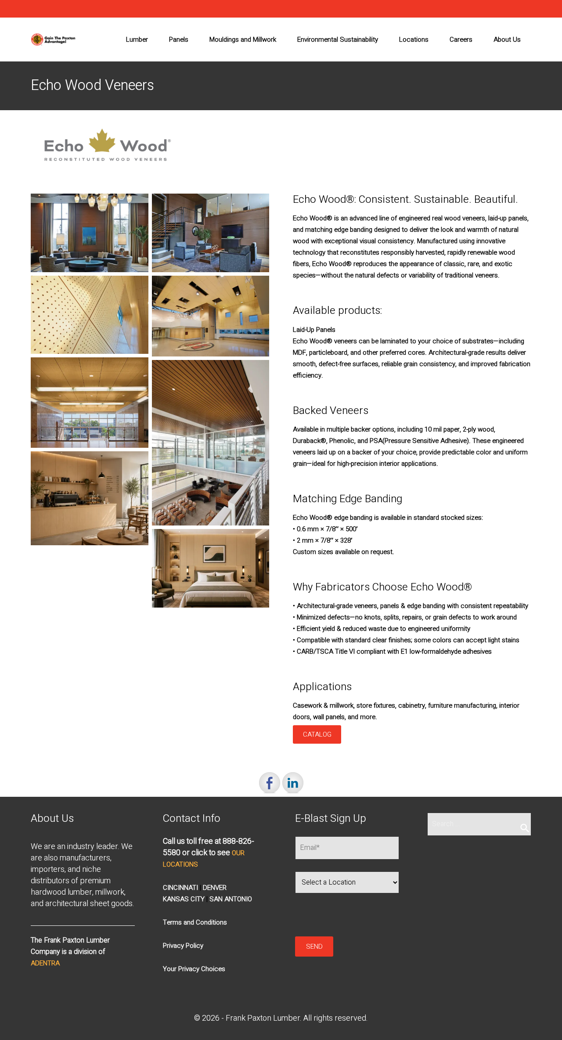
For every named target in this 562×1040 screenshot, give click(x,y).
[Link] (53, 39)
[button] (194, 969)
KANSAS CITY (184, 899)
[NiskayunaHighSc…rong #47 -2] (89, 315)
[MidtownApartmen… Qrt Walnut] (89, 233)
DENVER (215, 887)
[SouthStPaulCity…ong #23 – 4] (89, 402)
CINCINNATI (180, 887)
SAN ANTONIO (230, 899)
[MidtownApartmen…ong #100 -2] (211, 233)
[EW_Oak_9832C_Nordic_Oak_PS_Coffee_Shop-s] (89, 498)
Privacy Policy (183, 945)
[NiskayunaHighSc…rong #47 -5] (211, 316)
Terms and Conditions (195, 922)
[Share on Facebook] (269, 782)
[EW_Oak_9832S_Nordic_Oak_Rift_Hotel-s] (211, 568)
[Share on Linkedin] (292, 782)
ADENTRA (45, 963)
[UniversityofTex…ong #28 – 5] (211, 442)
